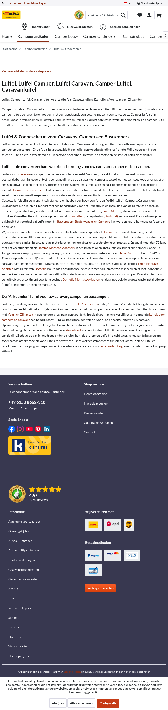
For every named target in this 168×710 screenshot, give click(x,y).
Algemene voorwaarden (24, 521)
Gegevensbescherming (23, 569)
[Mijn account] (149, 15)
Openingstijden (18, 531)
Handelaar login (35, 3)
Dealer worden (94, 413)
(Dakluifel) (111, 216)
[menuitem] (106, 15)
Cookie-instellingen (21, 560)
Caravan (24, 174)
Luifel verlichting (111, 346)
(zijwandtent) (76, 216)
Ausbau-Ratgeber (20, 541)
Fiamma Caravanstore (28, 190)
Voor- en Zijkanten (20, 314)
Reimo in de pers (19, 608)
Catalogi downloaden (98, 422)
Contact (89, 432)
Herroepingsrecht (20, 656)
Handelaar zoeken (96, 403)
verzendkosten (72, 671)
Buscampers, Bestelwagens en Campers (83, 221)
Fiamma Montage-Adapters (56, 248)
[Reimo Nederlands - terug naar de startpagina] (11, 14)
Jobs (11, 598)
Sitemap (13, 617)
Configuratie (108, 703)
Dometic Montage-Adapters (82, 279)
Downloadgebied (95, 394)
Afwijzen (58, 703)
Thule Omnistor (129, 253)
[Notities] (139, 15)
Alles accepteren (81, 703)
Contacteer (14, 3)
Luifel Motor (111, 211)
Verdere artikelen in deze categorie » (26, 71)
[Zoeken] (123, 15)
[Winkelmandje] (158, 15)
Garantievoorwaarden (23, 579)
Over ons (14, 637)
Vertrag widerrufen (100, 588)
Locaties (13, 627)
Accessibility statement (24, 550)
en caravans (22, 320)
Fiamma (109, 232)
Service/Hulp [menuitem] (149, 3)
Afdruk (13, 589)
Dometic (40, 269)
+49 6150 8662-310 (26, 402)
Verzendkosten (18, 646)
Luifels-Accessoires (84, 304)
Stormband (73, 330)
